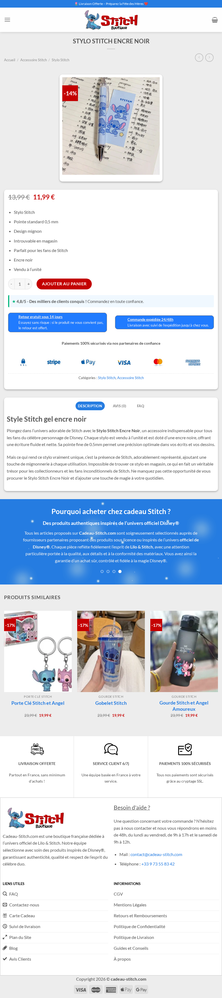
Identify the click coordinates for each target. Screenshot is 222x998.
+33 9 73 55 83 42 (158, 863)
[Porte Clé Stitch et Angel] (38, 651)
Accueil (9, 60)
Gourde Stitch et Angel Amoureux (183, 706)
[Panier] (215, 20)
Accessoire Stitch (33, 60)
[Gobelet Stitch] (111, 651)
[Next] (211, 548)
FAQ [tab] (140, 406)
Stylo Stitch (60, 60)
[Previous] (11, 548)
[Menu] (7, 19)
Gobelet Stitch (111, 703)
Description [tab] (90, 406)
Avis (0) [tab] (119, 406)
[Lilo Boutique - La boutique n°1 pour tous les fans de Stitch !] (111, 19)
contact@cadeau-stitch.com (156, 854)
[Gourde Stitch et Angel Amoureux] (184, 651)
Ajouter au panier (64, 283)
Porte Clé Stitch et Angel (37, 703)
